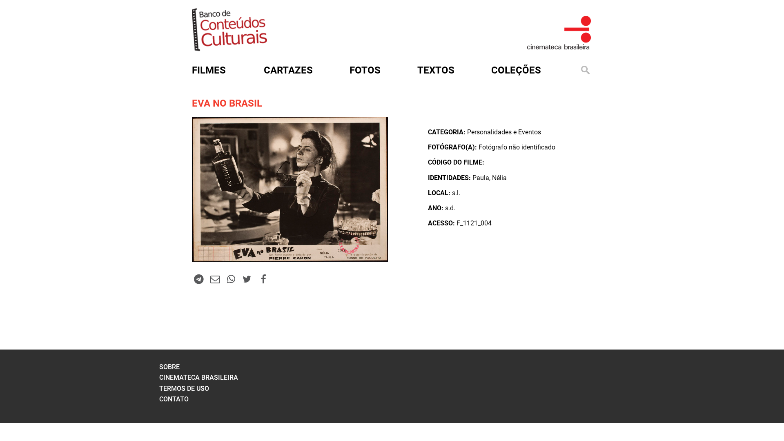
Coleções (516, 70)
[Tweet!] (247, 279)
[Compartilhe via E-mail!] (215, 279)
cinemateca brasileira (198, 377)
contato (174, 399)
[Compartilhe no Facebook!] (263, 279)
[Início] (229, 48)
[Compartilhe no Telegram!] (199, 279)
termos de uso (184, 388)
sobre (169, 367)
